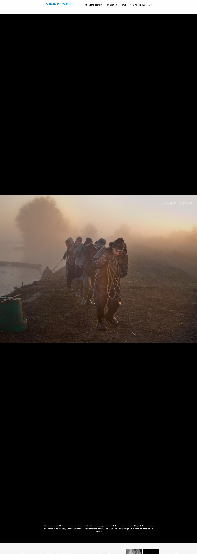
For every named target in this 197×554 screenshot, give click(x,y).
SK (150, 4)
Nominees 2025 (137, 4)
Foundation (111, 4)
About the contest (93, 4)
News (123, 4)
